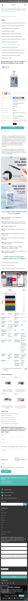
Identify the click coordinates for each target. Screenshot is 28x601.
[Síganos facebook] (5, 583)
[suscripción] (25, 504)
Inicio (2, 9)
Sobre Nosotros (4, 512)
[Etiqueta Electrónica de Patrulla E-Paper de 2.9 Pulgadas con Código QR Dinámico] (7, 399)
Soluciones (3, 520)
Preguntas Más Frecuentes (6, 531)
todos (5, 9)
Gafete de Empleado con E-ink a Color (8, 417)
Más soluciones (7, 482)
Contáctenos (3, 534)
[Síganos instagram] (13, 583)
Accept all (21, 595)
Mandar (6, 471)
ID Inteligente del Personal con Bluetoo (8, 421)
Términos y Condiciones (5, 469)
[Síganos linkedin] (7, 583)
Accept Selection (14, 595)
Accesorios (5, 459)
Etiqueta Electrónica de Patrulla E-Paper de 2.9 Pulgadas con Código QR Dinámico (7, 407)
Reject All (6, 595)
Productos (3, 517)
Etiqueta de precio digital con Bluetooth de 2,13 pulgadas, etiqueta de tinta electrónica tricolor (7, 390)
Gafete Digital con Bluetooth (6, 415)
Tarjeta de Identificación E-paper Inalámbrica (9, 423)
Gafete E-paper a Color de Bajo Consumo (8, 419)
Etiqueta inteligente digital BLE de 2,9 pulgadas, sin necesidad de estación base (20, 407)
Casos (2, 527)
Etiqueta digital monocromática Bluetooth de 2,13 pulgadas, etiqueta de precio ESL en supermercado (20, 390)
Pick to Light (3, 515)
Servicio (2, 522)
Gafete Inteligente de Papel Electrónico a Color (10, 413)
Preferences (17, 598)
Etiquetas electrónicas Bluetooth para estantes (16, 9)
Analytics (11, 598)
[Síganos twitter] (10, 583)
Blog (2, 524)
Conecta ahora (12, 127)
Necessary (6, 598)
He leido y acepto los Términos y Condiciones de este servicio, (12, 468)
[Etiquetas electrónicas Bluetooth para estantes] (15, 124)
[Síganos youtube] (2, 583)
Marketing (23, 598)
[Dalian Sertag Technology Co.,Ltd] (14, 5)
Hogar (2, 510)
